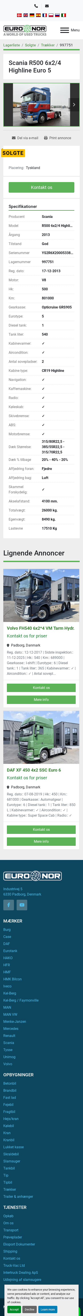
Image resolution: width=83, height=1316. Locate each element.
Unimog (9, 1057)
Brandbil (9, 1090)
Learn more (48, 1309)
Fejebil (8, 1105)
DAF (6, 944)
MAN (7, 1007)
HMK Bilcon (12, 979)
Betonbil (9, 1083)
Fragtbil (9, 1112)
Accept (14, 1309)
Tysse (7, 1050)
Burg (7, 930)
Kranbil (8, 1140)
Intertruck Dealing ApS (20, 1272)
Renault (9, 1036)
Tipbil (7, 1182)
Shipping (10, 1251)
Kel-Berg (9, 993)
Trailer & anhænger (18, 1196)
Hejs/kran (11, 1119)
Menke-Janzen (14, 1021)
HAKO (8, 958)
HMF (7, 972)
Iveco (7, 986)
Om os (8, 1223)
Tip (5, 1175)
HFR (6, 965)
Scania (8, 1043)
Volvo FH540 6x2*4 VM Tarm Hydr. (41, 628)
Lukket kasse (13, 1147)
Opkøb (8, 1216)
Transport (10, 1230)
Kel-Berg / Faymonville (21, 1000)
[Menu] (64, 30)
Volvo (7, 1064)
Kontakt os (41, 187)
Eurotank (10, 951)
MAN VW (10, 1014)
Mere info (41, 700)
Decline (29, 1309)
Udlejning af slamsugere (22, 1280)
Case (7, 937)
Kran (7, 1133)
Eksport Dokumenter (19, 1244)
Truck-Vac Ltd (14, 1265)
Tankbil (9, 1168)
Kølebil (8, 1126)
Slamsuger (11, 1161)
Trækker (9, 1189)
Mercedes (10, 1029)
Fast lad (9, 1097)
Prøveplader (12, 1237)
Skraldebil (11, 1154)
